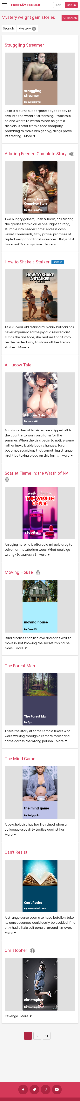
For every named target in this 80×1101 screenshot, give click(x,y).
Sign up (71, 5)
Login (58, 5)
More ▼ (30, 136)
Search (72, 18)
